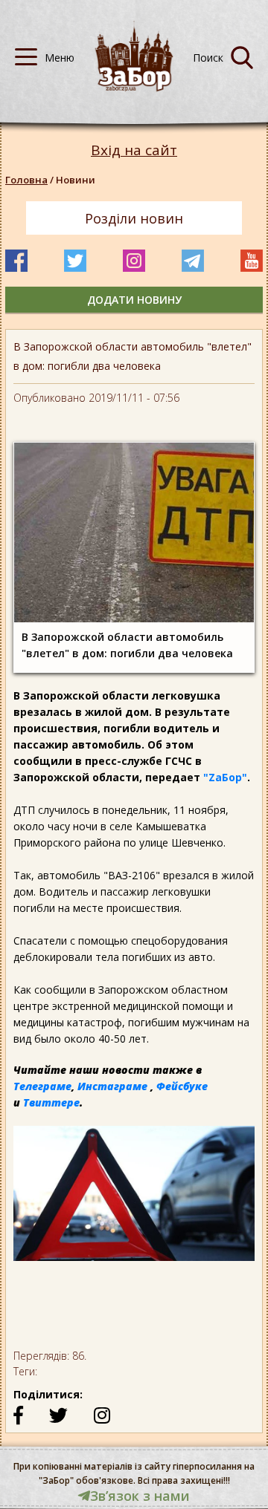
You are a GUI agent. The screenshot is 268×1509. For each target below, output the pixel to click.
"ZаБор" (225, 777)
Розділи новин (134, 218)
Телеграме (42, 1086)
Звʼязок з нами (140, 1496)
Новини (75, 179)
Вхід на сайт (134, 150)
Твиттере (51, 1102)
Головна (26, 179)
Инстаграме (112, 1086)
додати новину (134, 300)
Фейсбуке (182, 1086)
